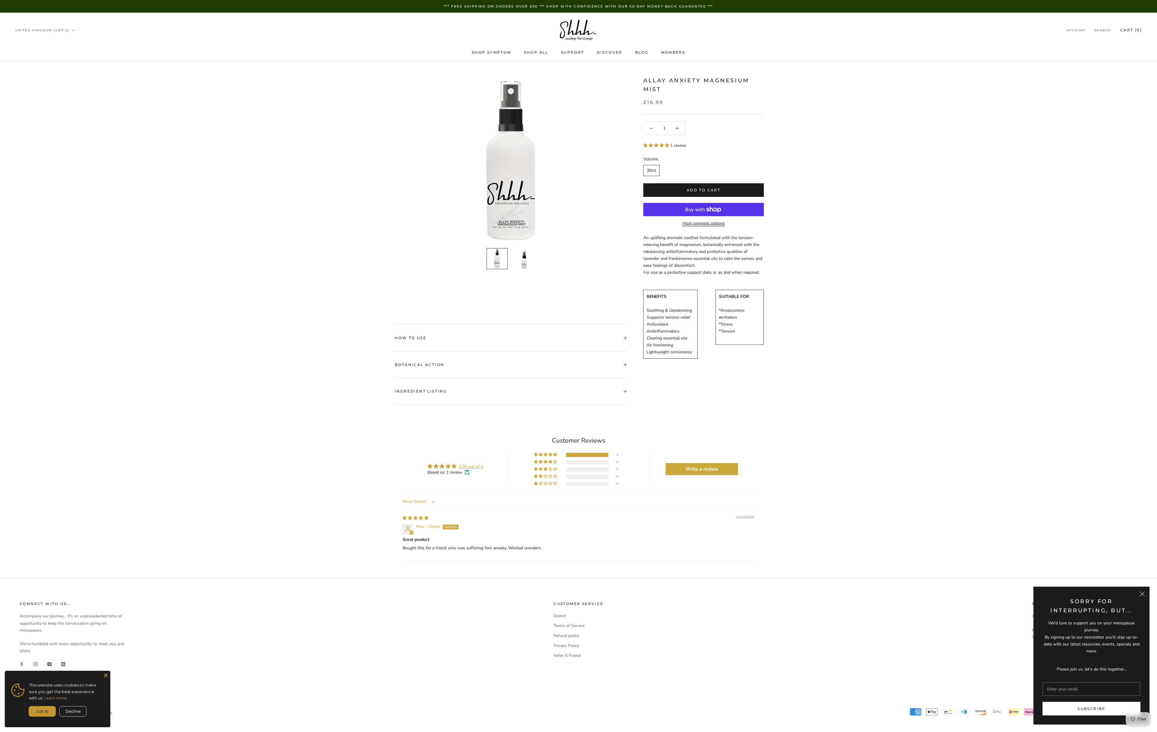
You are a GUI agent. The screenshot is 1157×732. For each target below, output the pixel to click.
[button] (656, 145)
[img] (415, 518)
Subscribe (1091, 708)
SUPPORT (572, 52)
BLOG (642, 52)
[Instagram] (35, 663)
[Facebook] (22, 663)
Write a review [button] (701, 469)
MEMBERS (673, 52)
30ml (651, 170)
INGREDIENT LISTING (421, 391)
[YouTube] (49, 663)
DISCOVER (609, 52)
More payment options (703, 223)
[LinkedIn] (63, 663)
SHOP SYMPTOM (491, 52)
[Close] (1142, 594)
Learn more (55, 698)
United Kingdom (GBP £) (42, 30)
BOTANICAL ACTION (419, 364)
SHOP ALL (536, 52)
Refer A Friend (567, 655)
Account (1076, 30)
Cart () (1131, 30)
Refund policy (566, 636)
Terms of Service (569, 626)
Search (1102, 30)
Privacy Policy (566, 645)
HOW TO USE (410, 338)
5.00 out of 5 (471, 466)
